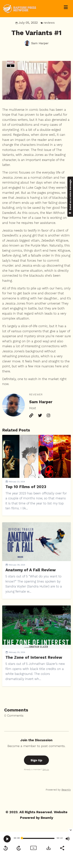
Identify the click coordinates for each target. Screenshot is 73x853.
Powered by (58, 789)
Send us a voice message (70, 195)
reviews (49, 22)
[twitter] (40, 415)
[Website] (31, 415)
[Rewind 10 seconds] (6, 848)
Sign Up (36, 760)
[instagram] (48, 415)
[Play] (7, 839)
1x (33, 848)
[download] (48, 847)
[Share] (62, 847)
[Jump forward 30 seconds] (19, 848)
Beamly (47, 818)
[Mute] (67, 838)
